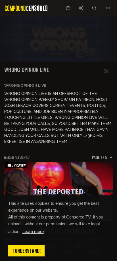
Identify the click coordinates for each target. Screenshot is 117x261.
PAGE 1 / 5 (99, 157)
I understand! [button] (26, 250)
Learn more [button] (33, 231)
